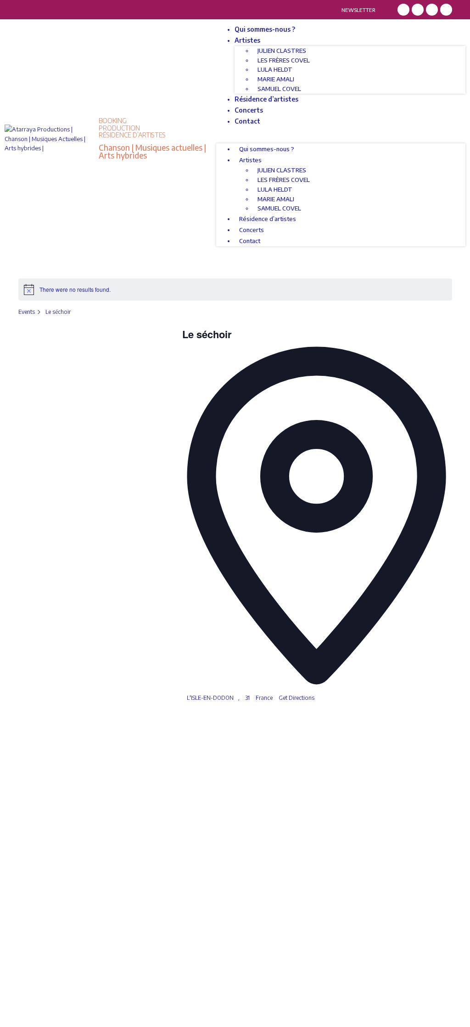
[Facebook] (403, 10)
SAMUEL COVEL (279, 88)
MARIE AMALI (275, 79)
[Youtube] (446, 10)
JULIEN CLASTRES (281, 50)
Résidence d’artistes (266, 99)
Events (26, 311)
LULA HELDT (274, 69)
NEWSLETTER (358, 10)
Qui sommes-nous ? (265, 29)
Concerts (249, 110)
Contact (247, 121)
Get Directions (296, 697)
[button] (340, 139)
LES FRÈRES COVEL (283, 60)
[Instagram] (418, 10)
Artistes (247, 40)
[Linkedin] (432, 10)
